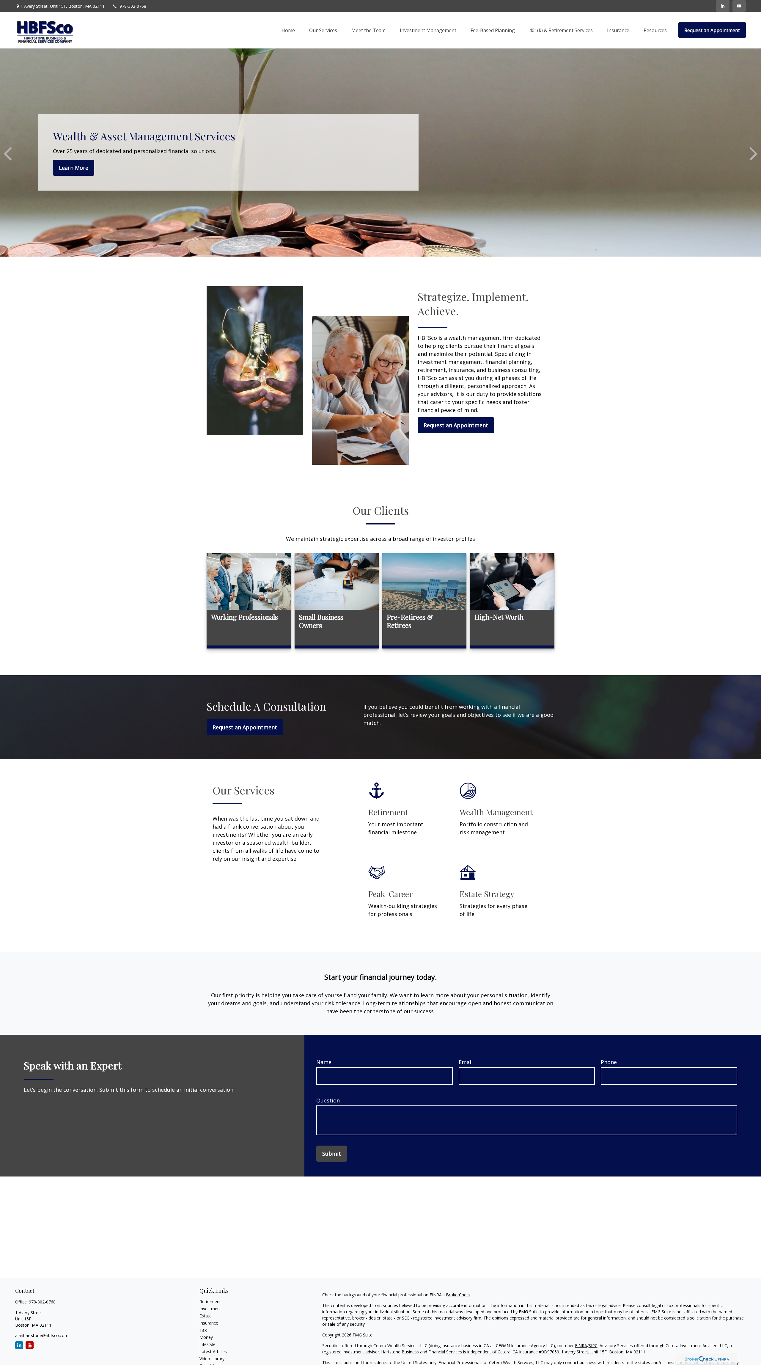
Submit (331, 1153)
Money (206, 1337)
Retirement (210, 1301)
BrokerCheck (458, 1295)
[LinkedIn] (722, 6)
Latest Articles (213, 1351)
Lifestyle (207, 1344)
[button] (288, 30)
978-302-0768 (133, 6)
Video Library (211, 1358)
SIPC (593, 1345)
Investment (210, 1308)
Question (328, 1100)
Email (466, 1062)
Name (323, 1062)
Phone (609, 1062)
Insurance (208, 1323)
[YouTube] (739, 6)
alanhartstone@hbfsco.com (41, 1335)
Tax (203, 1330)
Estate (205, 1316)
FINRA (581, 1345)
